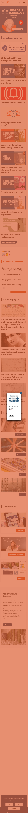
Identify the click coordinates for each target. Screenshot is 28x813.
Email (10, 409)
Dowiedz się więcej (14, 404)
